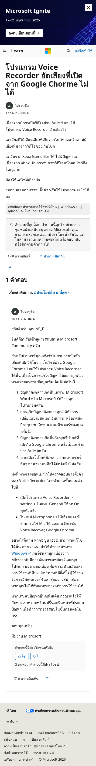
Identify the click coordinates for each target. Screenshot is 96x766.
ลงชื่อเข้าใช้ (83, 50)
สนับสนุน (10, 739)
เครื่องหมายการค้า (17, 759)
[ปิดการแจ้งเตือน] (88, 7)
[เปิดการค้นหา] (68, 51)
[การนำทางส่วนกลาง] (4, 51)
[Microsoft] (48, 51)
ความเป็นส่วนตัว (34, 739)
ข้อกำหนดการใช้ (16, 752)
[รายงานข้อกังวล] (10, 267)
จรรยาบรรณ (42, 752)
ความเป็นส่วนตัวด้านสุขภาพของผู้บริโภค (33, 746)
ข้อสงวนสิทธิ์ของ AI (18, 733)
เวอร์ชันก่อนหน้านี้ (51, 733)
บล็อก (73, 733)
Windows (19, 553)
